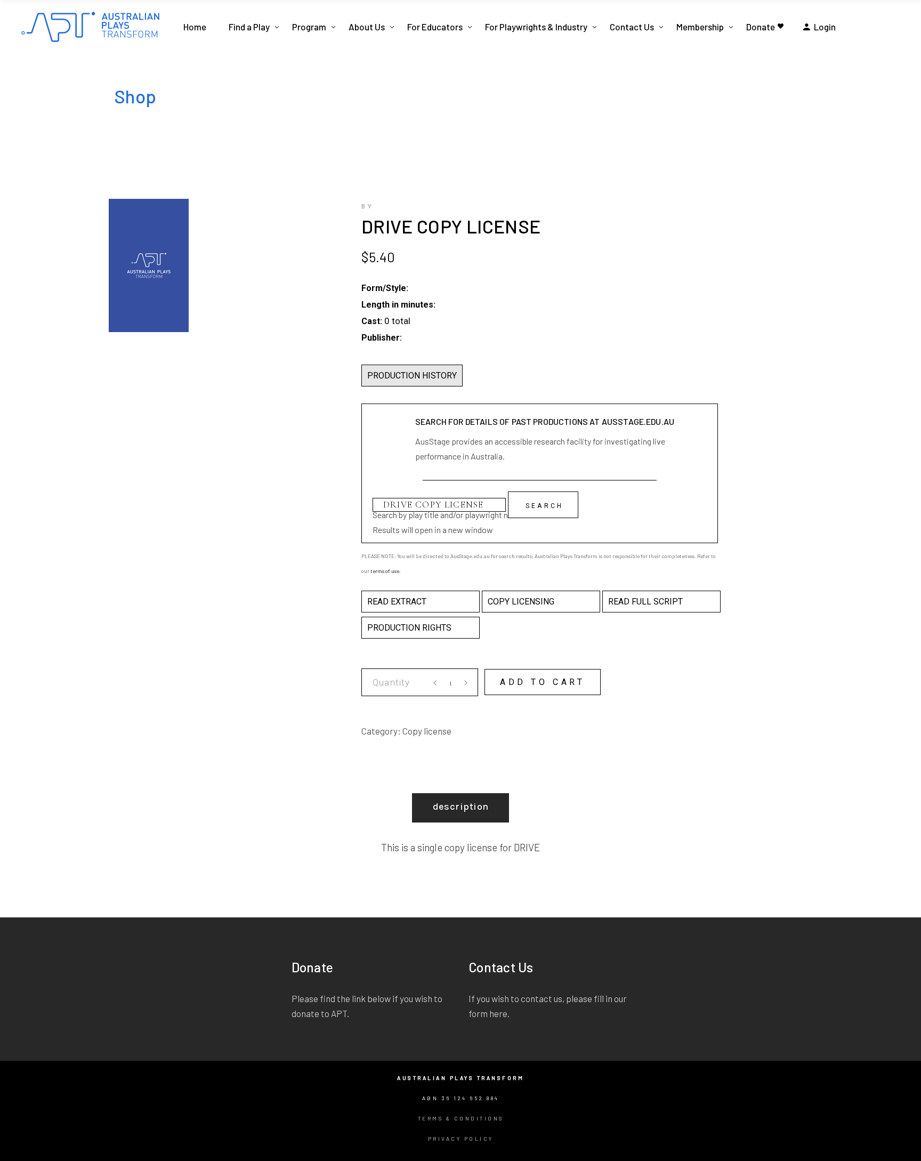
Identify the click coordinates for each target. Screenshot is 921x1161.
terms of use (384, 571)
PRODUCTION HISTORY (412, 375)
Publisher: (381, 338)
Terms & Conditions (461, 1118)
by (367, 207)
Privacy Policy (461, 1138)
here (498, 1013)
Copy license (426, 730)
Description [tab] (461, 806)
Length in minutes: (398, 305)
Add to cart (542, 682)
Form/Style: (384, 288)
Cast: (371, 321)
